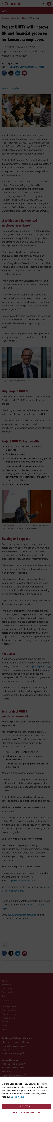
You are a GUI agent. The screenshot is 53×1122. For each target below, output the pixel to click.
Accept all (26, 1106)
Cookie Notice (17, 1097)
